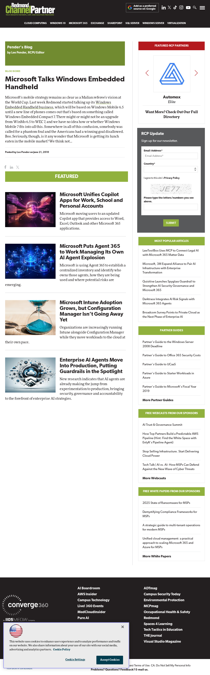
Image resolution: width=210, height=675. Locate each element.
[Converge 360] (25, 606)
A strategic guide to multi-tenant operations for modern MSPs (171, 527)
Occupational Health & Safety (167, 612)
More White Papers (157, 556)
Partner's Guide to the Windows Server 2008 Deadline (168, 344)
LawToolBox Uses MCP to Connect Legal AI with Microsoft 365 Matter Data (171, 253)
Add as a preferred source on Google (145, 7)
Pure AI (83, 618)
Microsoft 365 (78, 23)
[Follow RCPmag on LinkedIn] (164, 8)
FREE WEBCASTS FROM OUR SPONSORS (171, 413)
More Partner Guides (158, 400)
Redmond (151, 618)
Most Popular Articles (171, 241)
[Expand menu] (202, 8)
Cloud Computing (35, 23)
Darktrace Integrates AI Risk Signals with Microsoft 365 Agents (169, 301)
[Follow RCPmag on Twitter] (169, 8)
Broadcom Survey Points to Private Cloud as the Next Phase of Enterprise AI (171, 315)
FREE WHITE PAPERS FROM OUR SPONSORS (171, 491)
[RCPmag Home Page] (30, 10)
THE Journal (153, 635)
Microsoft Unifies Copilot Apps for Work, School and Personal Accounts (91, 200)
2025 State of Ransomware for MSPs (166, 503)
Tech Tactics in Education (163, 630)
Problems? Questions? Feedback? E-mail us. (119, 669)
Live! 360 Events (91, 606)
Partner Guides (171, 330)
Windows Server (153, 23)
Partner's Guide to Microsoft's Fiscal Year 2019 (169, 389)
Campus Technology (94, 600)
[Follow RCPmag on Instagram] (181, 8)
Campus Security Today (162, 594)
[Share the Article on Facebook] (4, 167)
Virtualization (176, 23)
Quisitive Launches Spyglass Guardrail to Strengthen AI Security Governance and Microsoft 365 (169, 286)
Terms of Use (142, 665)
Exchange (97, 23)
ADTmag (150, 588)
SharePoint (114, 23)
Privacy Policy (172, 178)
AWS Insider (87, 594)
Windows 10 (58, 23)
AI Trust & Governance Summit (162, 425)
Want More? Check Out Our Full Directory (171, 114)
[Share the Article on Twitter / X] (17, 167)
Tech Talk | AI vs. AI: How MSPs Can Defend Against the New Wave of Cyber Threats (171, 467)
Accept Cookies (110, 660)
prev (147, 72)
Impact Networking (172, 91)
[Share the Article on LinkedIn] (10, 167)
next (196, 72)
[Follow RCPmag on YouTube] (188, 8)
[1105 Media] (19, 620)
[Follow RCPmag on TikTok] (175, 8)
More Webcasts (154, 478)
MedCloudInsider (92, 612)
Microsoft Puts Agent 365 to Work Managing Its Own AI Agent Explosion (92, 252)
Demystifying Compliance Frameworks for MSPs (170, 514)
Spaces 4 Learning (158, 624)
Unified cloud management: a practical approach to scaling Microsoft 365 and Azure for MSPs (168, 543)
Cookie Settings (75, 659)
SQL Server (132, 23)
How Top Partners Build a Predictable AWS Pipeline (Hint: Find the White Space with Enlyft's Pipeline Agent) (170, 438)
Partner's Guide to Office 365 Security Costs (172, 355)
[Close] (122, 626)
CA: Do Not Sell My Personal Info (171, 665)
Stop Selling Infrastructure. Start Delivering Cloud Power (171, 454)
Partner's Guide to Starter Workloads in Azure (168, 375)
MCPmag (151, 606)
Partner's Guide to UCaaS (159, 364)
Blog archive (14, 39)
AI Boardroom (89, 588)
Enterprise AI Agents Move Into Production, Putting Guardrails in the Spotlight (91, 366)
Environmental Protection (164, 600)
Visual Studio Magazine (162, 641)
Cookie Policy (61, 649)
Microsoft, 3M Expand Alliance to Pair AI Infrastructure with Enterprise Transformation (169, 268)
